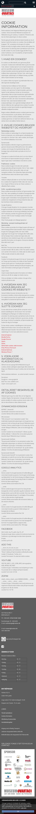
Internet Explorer (6, 335)
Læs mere (23, 808)
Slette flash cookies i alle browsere (11, 345)
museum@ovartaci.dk (11, 628)
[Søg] (25, 3)
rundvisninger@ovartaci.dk (12, 623)
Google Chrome (6, 339)
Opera (3, 341)
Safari (3, 343)
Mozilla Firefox (5, 337)
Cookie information (6, 716)
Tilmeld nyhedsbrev (6, 713)
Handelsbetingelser (6, 722)
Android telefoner (6, 350)
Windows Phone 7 (6, 352)
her (20, 639)
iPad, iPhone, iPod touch (8, 348)
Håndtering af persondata (8, 719)
